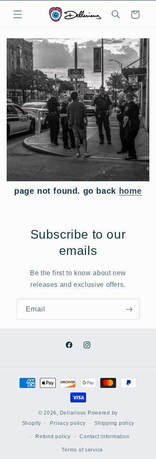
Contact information (104, 436)
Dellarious (73, 412)
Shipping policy (114, 423)
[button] (17, 14)
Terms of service (82, 449)
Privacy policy (67, 423)
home (130, 190)
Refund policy (53, 436)
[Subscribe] (129, 309)
